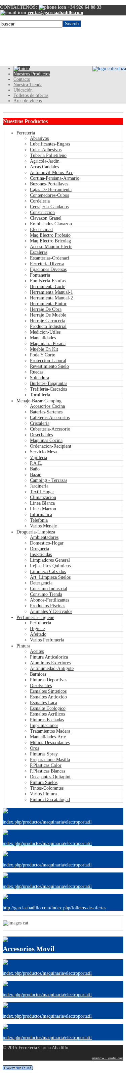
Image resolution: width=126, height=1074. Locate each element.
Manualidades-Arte (48, 736)
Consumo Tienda (46, 594)
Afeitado (38, 634)
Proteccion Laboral (48, 360)
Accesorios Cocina (47, 406)
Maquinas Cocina (46, 440)
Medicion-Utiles (45, 332)
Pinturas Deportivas (48, 679)
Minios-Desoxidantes (50, 742)
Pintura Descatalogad (50, 799)
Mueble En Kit (44, 349)
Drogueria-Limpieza (35, 531)
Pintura (23, 645)
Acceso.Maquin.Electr (51, 246)
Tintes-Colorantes (47, 788)
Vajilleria (38, 457)
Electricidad (41, 229)
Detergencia (41, 582)
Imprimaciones (44, 725)
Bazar (35, 474)
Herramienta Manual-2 (51, 297)
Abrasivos (39, 138)
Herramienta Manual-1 (51, 292)
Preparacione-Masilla (50, 759)
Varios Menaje (43, 525)
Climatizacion (43, 497)
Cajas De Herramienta (51, 189)
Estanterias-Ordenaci (49, 258)
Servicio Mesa (43, 451)
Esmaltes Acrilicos (47, 714)
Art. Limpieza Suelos (50, 577)
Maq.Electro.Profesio (50, 235)
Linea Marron (43, 508)
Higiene (37, 628)
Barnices (38, 674)
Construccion (42, 212)
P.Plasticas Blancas (47, 771)
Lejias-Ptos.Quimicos (50, 565)
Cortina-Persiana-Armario (54, 178)
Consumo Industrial (48, 588)
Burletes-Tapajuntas (48, 383)
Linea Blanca (42, 503)
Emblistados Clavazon (51, 223)
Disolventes (41, 685)
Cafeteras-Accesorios (50, 417)
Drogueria (39, 548)
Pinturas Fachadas (47, 719)
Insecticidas (41, 554)
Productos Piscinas (47, 605)
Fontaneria (40, 275)
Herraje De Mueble (48, 315)
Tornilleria (40, 394)
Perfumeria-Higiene (35, 617)
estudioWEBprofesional (107, 1058)
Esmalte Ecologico (48, 708)
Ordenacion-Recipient (50, 446)
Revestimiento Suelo (49, 366)
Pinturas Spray (44, 753)
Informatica (41, 514)
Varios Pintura (43, 793)
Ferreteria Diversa (47, 263)
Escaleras (38, 252)
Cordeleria (40, 201)
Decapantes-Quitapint (50, 776)
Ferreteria (25, 132)
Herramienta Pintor (48, 303)
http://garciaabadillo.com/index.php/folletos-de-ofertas (54, 907)
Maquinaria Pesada (48, 343)
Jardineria (39, 486)
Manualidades (43, 337)
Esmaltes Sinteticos (48, 691)
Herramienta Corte (47, 286)
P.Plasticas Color (45, 765)
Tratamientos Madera (50, 731)
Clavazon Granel (45, 218)
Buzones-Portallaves (49, 183)
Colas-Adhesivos (45, 149)
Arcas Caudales (44, 166)
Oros (34, 748)
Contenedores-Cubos (49, 195)
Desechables (41, 434)
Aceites (37, 651)
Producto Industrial (48, 326)
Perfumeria (40, 622)
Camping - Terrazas (48, 480)
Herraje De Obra (45, 309)
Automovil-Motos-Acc (51, 172)
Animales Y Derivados (51, 611)
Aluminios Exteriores (50, 662)
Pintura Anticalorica (49, 657)
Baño (35, 468)
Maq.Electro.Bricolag (50, 240)
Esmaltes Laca (43, 702)
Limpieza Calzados (48, 571)
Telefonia (39, 520)
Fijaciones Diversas (48, 269)
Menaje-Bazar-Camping (38, 400)
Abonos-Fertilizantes (49, 600)
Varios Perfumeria (47, 639)
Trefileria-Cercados (48, 389)
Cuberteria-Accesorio (50, 429)
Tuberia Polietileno (48, 155)
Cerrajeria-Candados (49, 206)
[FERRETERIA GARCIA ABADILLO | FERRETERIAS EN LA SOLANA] (21, 68)
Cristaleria (39, 423)
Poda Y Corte (42, 354)
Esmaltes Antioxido (48, 696)
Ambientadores (44, 537)
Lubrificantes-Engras (50, 144)
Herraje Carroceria (47, 320)
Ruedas (36, 372)
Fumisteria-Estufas (48, 280)
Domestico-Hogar (47, 543)
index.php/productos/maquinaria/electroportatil (47, 822)
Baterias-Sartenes (46, 411)
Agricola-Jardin (44, 161)
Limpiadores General (50, 560)
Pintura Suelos (43, 782)
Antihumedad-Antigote (52, 668)
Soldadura (39, 377)
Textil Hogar (42, 491)
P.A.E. (36, 463)
